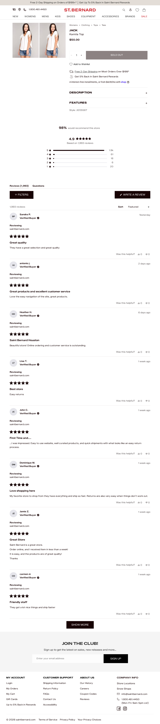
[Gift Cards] (14, 9)
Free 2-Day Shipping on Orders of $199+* (53, 2)
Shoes (71, 16)
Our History (86, 683)
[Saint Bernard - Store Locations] (19, 9)
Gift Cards (12, 699)
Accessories (110, 16)
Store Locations (126, 683)
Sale (144, 16)
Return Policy (50, 688)
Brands (130, 16)
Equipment (88, 16)
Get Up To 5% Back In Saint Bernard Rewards (104, 2)
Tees (104, 25)
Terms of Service (48, 719)
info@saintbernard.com (134, 694)
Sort (121, 207)
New (15, 16)
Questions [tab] (38, 186)
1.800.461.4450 (130, 699)
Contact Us (49, 699)
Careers (84, 688)
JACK (73, 30)
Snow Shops (124, 688)
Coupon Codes (88, 694)
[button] (80, 150)
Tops (95, 25)
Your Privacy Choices (89, 719)
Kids (57, 16)
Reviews (84, 699)
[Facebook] (119, 708)
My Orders (12, 688)
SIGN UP (115, 658)
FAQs (46, 694)
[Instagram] (125, 708)
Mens (45, 16)
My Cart (10, 694)
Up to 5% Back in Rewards (21, 704)
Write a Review (136, 195)
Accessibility (50, 704)
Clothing (85, 25)
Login (9, 683)
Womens (30, 16)
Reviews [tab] (19, 186)
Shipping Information (54, 683)
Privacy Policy (67, 719)
